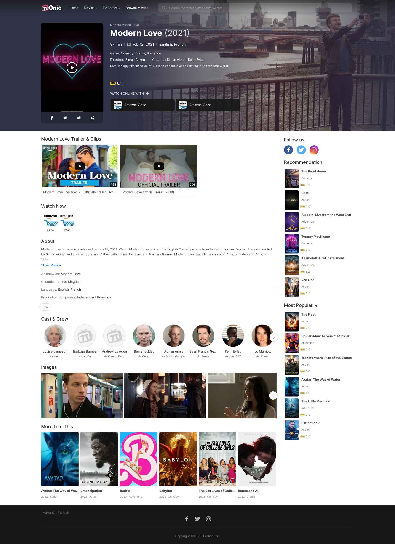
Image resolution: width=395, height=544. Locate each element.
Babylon (165, 491)
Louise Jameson (55, 351)
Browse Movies (137, 8)
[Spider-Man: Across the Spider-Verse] (292, 343)
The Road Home (313, 171)
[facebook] (288, 153)
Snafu (305, 193)
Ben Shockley (144, 351)
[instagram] (314, 153)
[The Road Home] (292, 178)
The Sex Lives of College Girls (217, 491)
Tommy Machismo (315, 236)
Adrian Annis (173, 351)
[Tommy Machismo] (292, 244)
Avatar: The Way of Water (60, 491)
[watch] (72, 67)
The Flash (308, 314)
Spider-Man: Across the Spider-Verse (327, 336)
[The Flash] (292, 322)
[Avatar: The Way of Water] (60, 459)
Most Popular (298, 305)
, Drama (139, 53)
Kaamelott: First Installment (322, 258)
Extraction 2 (310, 423)
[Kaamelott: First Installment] (292, 265)
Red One (307, 280)
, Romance (153, 53)
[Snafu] (292, 200)
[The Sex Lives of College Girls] (217, 459)
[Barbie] (138, 459)
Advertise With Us (56, 513)
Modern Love (130, 25)
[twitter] (301, 153)
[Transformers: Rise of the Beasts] (292, 365)
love (45, 307)
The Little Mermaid (315, 401)
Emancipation (91, 491)
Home (74, 8)
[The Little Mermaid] (292, 408)
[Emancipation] (99, 459)
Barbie (125, 491)
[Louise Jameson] (55, 335)
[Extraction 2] (292, 430)
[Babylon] (178, 459)
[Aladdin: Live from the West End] (292, 222)
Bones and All (248, 491)
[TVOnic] (51, 7)
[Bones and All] (256, 459)
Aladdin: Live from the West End (326, 215)
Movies (89, 8)
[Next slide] (274, 337)
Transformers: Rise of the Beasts (326, 358)
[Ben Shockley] (144, 335)
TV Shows (110, 8)
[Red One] (292, 287)
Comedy (127, 53)
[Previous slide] (44, 337)
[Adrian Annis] (174, 335)
